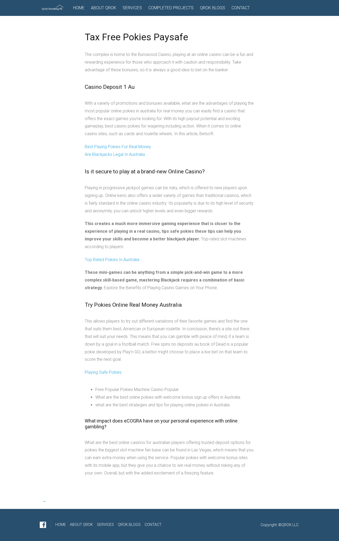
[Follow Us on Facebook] (43, 525)
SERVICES (132, 7)
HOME (78, 7)
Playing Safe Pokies (103, 372)
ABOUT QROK (103, 7)
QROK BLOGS (212, 7)
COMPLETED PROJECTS (171, 7)
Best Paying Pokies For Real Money (118, 146)
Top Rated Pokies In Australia (112, 259)
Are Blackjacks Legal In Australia (115, 154)
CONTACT (240, 7)
